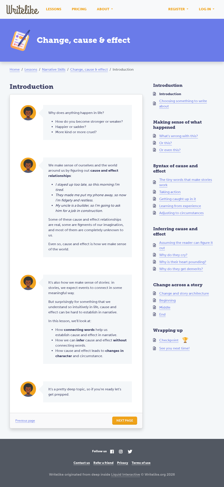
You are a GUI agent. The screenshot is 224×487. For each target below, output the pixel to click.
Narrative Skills (53, 69)
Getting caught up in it (177, 199)
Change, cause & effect (89, 69)
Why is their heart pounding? (182, 262)
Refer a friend (103, 463)
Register (177, 9)
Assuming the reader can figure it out (186, 245)
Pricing (79, 9)
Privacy (122, 463)
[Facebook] (112, 452)
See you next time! (174, 348)
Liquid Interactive (125, 474)
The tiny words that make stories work (185, 182)
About (103, 9)
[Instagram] (120, 452)
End (162, 314)
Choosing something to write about (183, 103)
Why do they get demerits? (181, 269)
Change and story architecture (184, 293)
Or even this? (170, 150)
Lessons (53, 9)
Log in (205, 9)
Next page (124, 420)
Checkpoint (168, 340)
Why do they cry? (173, 255)
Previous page (25, 420)
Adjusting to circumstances (181, 213)
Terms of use (141, 463)
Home (15, 69)
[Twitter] (130, 452)
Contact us (82, 463)
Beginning (167, 300)
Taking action (170, 192)
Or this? (165, 143)
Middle (164, 307)
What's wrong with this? (178, 136)
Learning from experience (180, 206)
